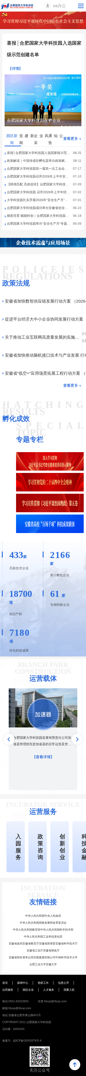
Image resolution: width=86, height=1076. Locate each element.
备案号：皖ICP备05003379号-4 (22, 1040)
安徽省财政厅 (51, 950)
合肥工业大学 (37, 964)
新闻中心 (22, 982)
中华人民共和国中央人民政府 (43, 915)
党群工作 (43, 982)
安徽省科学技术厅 (66, 943)
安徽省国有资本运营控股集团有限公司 (32, 957)
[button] (62, 127)
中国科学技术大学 (66, 957)
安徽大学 (51, 964)
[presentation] (9, 739)
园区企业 (28, 989)
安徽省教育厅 (30, 943)
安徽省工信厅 (35, 950)
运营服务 (7, 989)
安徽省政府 (15, 943)
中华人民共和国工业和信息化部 (43, 936)
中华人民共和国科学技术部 (56, 929)
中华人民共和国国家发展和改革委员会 (43, 922)
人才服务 (48, 989)
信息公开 (63, 982)
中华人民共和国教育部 (26, 929)
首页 (5, 982)
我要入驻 (69, 989)
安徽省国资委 (47, 943)
